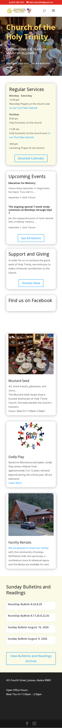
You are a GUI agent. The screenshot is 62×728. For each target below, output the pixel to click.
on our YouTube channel (23, 108)
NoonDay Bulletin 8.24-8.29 (25, 604)
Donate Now (31, 283)
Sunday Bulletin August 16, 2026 (28, 627)
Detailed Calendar (31, 158)
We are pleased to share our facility (28, 548)
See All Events (31, 238)
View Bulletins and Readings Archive (31, 658)
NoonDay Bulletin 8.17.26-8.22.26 (28, 615)
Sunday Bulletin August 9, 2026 (27, 638)
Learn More (15, 483)
